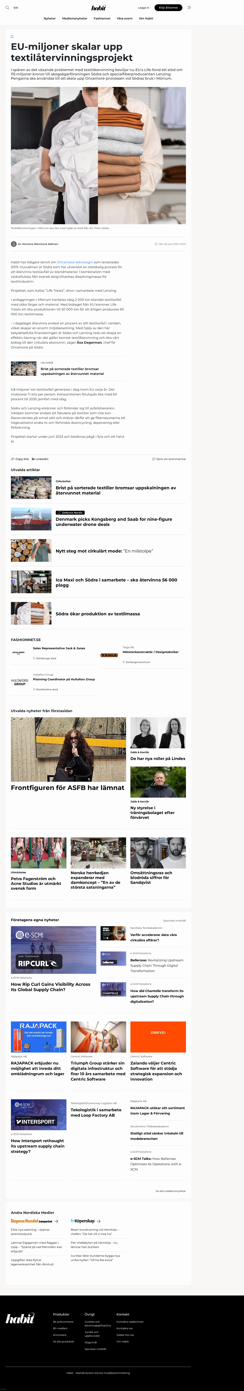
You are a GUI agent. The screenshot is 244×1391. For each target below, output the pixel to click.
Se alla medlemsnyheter (171, 1191)
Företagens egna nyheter (35, 920)
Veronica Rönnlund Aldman (40, 244)
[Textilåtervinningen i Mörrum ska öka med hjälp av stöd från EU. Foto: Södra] (98, 155)
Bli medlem (60, 1328)
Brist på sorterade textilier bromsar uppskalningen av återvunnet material (72, 371)
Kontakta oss (124, 1328)
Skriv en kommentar (171, 459)
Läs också (47, 362)
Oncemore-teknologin (75, 262)
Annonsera (59, 1335)
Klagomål (91, 1342)
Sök (15, 7)
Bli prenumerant (63, 1321)
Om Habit (146, 18)
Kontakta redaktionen (130, 1321)
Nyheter (50, 18)
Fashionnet (102, 18)
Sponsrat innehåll (95, 1349)
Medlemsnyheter (74, 18)
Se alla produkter (63, 1341)
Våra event (125, 18)
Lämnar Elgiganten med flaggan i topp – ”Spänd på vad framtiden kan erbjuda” (36, 1247)
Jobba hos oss (125, 1335)
